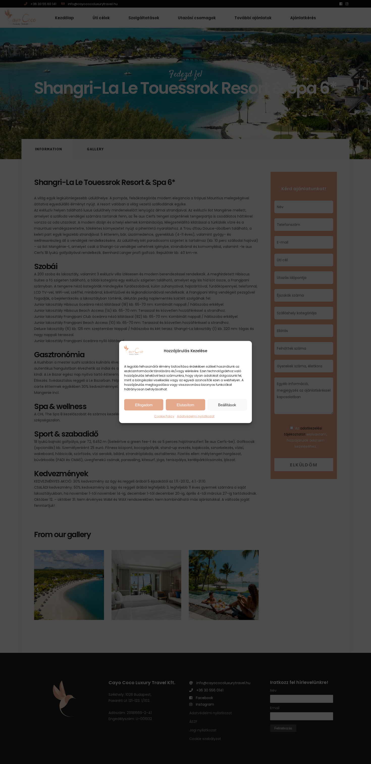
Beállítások (227, 404)
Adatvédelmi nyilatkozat (196, 416)
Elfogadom (144, 404)
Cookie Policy (164, 416)
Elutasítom (185, 404)
